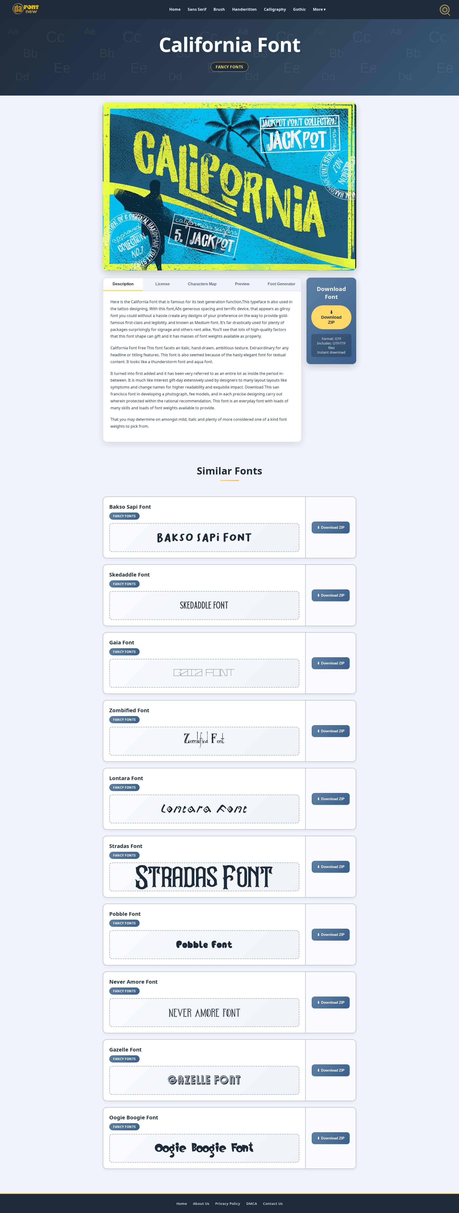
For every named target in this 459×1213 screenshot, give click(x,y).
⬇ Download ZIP (331, 317)
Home (174, 9)
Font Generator (281, 284)
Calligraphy (275, 9)
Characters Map (202, 284)
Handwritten (244, 9)
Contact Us (273, 1203)
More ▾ (319, 9)
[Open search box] (444, 9)
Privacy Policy (227, 1203)
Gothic (299, 9)
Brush (219, 9)
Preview (242, 284)
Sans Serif (197, 9)
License (162, 284)
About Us (201, 1203)
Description (123, 284)
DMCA (251, 1203)
